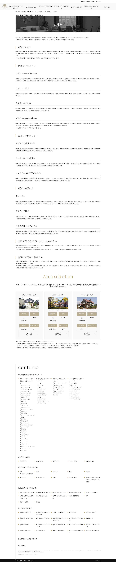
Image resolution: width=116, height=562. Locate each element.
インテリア (23, 477)
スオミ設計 (24, 451)
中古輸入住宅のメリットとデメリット (43, 513)
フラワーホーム (25, 445)
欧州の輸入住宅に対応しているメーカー (43, 380)
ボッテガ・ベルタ (42, 403)
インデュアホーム (25, 449)
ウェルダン (23, 431)
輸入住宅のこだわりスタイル (46, 7)
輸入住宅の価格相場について (76, 531)
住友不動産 (24, 413)
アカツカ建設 (73, 383)
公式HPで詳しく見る (29, 334)
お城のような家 (90, 461)
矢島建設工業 (24, 421)
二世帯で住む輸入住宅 (59, 512)
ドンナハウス (41, 385)
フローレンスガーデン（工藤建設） (27, 416)
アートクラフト (25, 427)
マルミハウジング (42, 395)
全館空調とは (89, 518)
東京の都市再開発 (74, 496)
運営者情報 (107, 7)
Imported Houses (4, 6)
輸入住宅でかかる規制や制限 (60, 497)
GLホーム (23, 401)
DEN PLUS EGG (42, 399)
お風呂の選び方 (73, 477)
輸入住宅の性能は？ (91, 512)
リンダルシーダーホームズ (27, 447)
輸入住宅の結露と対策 (75, 492)
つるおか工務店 (41, 393)
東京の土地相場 (24, 502)
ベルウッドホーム (25, 395)
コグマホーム (24, 405)
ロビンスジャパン (25, 407)
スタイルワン (24, 443)
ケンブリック (24, 411)
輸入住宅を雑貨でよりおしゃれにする (60, 519)
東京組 (39, 397)
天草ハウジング (25, 397)
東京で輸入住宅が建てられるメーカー (16, 7)
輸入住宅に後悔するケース (43, 492)
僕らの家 (23, 419)
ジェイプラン (24, 439)
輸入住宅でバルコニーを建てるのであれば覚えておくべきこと (93, 479)
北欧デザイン (39, 461)
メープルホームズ (25, 399)
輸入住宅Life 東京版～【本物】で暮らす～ (90, 1)
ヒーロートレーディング (60, 383)
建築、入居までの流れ (59, 530)
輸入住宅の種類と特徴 (59, 524)
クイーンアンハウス (75, 393)
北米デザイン (23, 461)
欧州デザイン (56, 461)
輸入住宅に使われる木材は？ (26, 519)
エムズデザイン (58, 393)
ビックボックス (58, 385)
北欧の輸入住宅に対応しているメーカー (60, 380)
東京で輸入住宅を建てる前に (61, 7)
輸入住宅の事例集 (31, 7)
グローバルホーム (74, 397)
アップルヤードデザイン (27, 425)
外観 (21, 471)
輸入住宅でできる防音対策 (76, 524)
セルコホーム (73, 391)
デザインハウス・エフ (26, 389)
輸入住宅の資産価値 (25, 512)
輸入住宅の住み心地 (41, 496)
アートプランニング (75, 399)
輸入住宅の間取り (24, 524)
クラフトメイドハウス (26, 409)
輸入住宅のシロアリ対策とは (76, 519)
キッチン (88, 471)
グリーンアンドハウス (75, 387)
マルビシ (23, 433)
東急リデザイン (25, 435)
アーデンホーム (74, 395)
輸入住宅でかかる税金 (92, 492)
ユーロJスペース (58, 389)
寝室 (70, 471)
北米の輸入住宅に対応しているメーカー (76, 380)
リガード (23, 437)
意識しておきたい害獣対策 (27, 492)
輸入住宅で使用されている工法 (93, 525)
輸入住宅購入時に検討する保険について (27, 497)
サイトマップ (97, 560)
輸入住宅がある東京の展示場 (92, 7)
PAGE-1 (56, 395)
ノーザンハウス (25, 441)
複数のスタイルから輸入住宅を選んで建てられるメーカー (27, 381)
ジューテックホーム (59, 391)
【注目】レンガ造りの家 (27, 473)
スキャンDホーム (25, 387)
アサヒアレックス (25, 385)
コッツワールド (41, 389)
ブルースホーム (25, 391)
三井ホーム (73, 385)
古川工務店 (24, 403)
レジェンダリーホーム (43, 401)
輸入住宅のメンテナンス (59, 492)
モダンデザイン (73, 461)
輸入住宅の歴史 (73, 512)
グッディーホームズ (26, 393)
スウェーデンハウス (59, 387)
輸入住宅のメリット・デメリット (43, 525)
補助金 (38, 502)
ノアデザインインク (75, 389)
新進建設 (23, 429)
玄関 (37, 471)
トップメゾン (41, 391)
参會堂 (39, 387)
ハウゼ (39, 383)
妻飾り (54, 477)
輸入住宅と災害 (40, 530)
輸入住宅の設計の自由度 (92, 530)
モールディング (40, 477)
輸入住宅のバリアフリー (42, 518)
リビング (55, 471)
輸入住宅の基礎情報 (76, 7)
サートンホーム (25, 423)
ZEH (87, 496)
